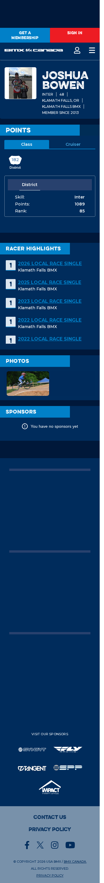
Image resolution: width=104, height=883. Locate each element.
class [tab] (26, 144)
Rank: (21, 211)
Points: (22, 204)
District (30, 184)
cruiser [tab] (73, 144)
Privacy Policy (50, 829)
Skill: (20, 197)
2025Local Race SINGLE (49, 282)
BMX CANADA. (75, 862)
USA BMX (53, 862)
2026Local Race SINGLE (50, 263)
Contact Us (50, 817)
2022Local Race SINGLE (49, 320)
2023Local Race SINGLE (49, 301)
